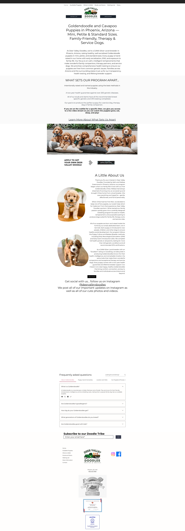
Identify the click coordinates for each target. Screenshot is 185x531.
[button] (62, 397)
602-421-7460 (92, 471)
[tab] (67, 380)
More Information (68, 460)
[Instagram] (113, 454)
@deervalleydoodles (92, 284)
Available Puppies (68, 450)
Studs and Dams (67, 455)
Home (64, 448)
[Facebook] (118, 454)
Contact (65, 462)
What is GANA (67, 453)
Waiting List (66, 457)
